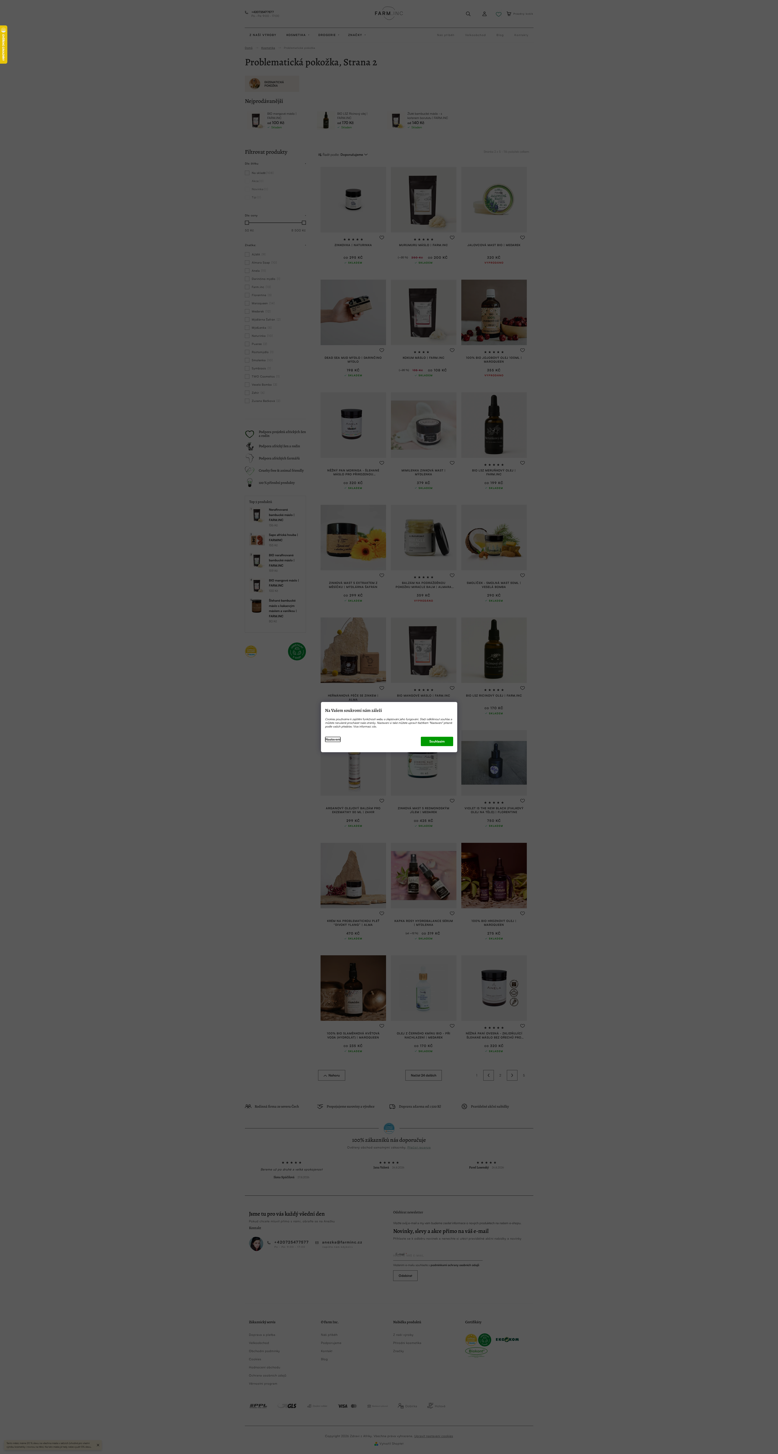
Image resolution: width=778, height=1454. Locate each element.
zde (374, 726)
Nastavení (332, 739)
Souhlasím (437, 741)
